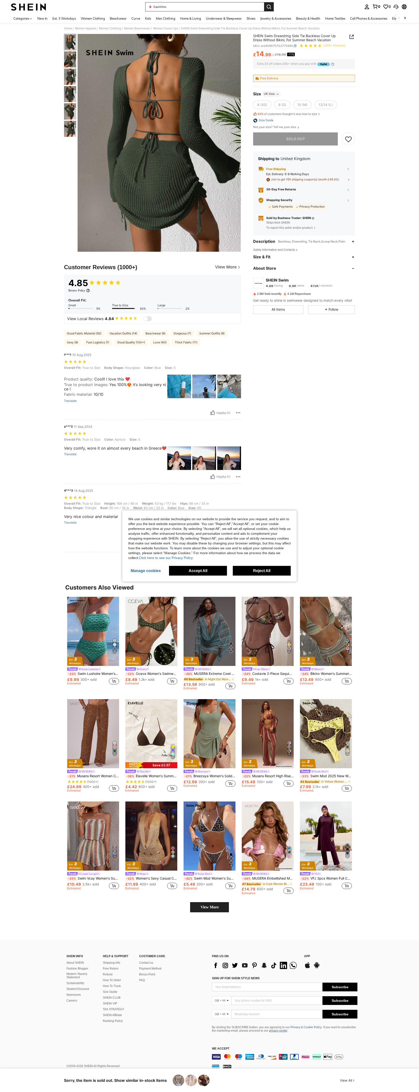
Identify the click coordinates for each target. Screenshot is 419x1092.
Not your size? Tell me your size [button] (275, 127)
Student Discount (77, 989)
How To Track (112, 986)
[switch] (147, 318)
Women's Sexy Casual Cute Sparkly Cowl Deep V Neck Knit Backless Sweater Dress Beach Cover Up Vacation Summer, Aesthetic (151, 878)
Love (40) (160, 342)
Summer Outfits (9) (212, 333)
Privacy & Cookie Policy (306, 1027)
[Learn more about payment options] (332, 64)
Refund (108, 974)
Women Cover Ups (165, 28)
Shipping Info (111, 962)
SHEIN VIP (110, 1003)
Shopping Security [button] (279, 200)
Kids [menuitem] (148, 18)
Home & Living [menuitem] (190, 18)
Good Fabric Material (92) (84, 333)
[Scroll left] (399, 18)
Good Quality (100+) (131, 342)
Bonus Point (147, 974)
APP (307, 956)
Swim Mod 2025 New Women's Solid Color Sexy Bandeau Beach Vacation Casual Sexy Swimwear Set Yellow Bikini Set (326, 776)
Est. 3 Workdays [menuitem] (64, 18)
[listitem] (93, 643)
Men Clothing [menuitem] (165, 18)
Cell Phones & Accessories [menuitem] (368, 18)
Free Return (111, 968)
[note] (151, 765)
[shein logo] (28, 7)
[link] (376, 6)
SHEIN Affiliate (112, 1015)
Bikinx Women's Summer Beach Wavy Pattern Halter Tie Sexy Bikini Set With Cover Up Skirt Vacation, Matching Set (326, 674)
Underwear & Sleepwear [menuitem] (224, 18)
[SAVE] (348, 139)
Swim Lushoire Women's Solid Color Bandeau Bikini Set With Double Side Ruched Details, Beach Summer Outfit (93, 674)
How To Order (112, 980)
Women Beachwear (137, 28)
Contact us (146, 962)
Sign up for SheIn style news (236, 978)
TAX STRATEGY (113, 1009)
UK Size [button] (269, 94)
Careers (71, 1000)
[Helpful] (213, 413)
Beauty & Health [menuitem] (308, 18)
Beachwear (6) (155, 333)
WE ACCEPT (220, 1048)
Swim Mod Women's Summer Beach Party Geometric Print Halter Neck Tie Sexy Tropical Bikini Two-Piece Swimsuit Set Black (210, 878)
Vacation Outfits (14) (123, 333)
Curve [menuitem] (135, 18)
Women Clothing (110, 28)
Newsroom (73, 994)
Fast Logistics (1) (97, 342)
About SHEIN (75, 962)
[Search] (269, 6)
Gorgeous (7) (182, 333)
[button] (396, 7)
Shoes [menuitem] (251, 18)
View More (210, 907)
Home (68, 28)
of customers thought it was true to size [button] (287, 114)
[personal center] (367, 7)
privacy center (278, 1030)
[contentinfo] (284, 1057)
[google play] (316, 967)
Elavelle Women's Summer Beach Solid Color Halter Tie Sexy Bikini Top (151, 776)
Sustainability (75, 983)
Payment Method (150, 968)
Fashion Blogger (77, 968)
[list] (255, 965)
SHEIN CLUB (112, 997)
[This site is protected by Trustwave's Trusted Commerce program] (215, 1066)
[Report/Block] (238, 413)
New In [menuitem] (42, 18)
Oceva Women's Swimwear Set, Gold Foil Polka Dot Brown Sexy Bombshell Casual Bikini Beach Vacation (151, 674)
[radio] (262, 105)
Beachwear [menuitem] (118, 18)
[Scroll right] (405, 18)
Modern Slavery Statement (76, 975)
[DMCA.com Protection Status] (227, 1066)
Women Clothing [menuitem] (93, 18)
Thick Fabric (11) (186, 342)
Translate (70, 401)
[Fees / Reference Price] (273, 55)
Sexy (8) (72, 342)
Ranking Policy (113, 1021)
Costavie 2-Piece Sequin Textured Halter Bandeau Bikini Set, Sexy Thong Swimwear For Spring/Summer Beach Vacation (268, 674)
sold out (295, 139)
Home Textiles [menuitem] (335, 18)
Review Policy (76, 290)
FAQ (142, 980)
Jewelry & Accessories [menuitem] (275, 18)
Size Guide (110, 992)
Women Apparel (85, 28)
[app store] (307, 967)
